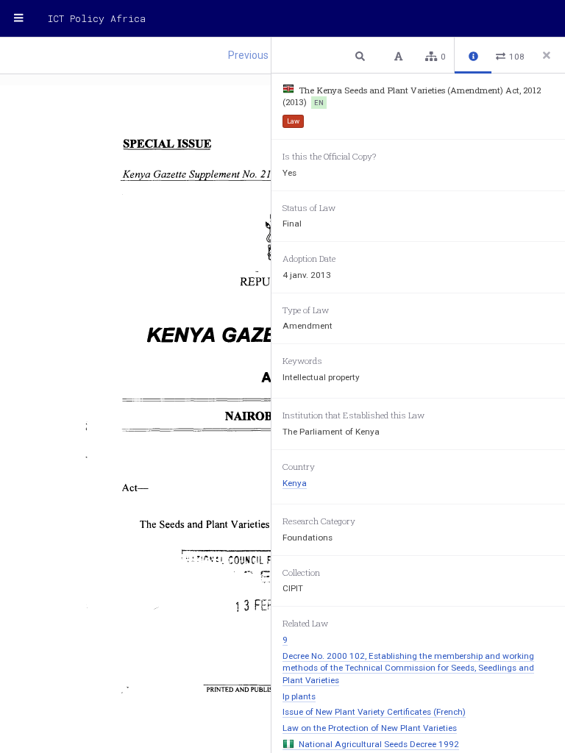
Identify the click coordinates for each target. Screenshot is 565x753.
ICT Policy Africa (97, 18)
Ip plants (299, 696)
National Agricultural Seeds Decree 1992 (379, 744)
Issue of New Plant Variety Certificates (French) (374, 712)
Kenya (294, 483)
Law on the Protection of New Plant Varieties (369, 728)
